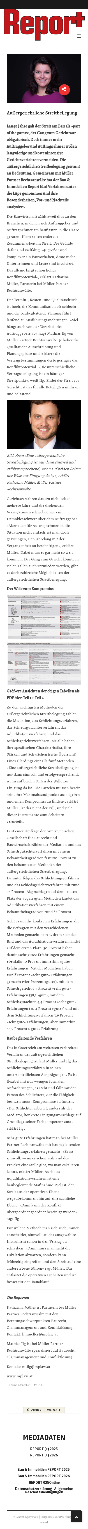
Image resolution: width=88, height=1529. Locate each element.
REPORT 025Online (44, 1482)
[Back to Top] (76, 1516)
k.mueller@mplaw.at (40, 1334)
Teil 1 (27, 697)
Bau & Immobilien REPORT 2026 (44, 1476)
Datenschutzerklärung (34, 1488)
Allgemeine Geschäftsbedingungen (49, 1490)
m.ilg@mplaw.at (36, 1366)
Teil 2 (39, 697)
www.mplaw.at (19, 1376)
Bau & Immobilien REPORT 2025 (44, 1469)
